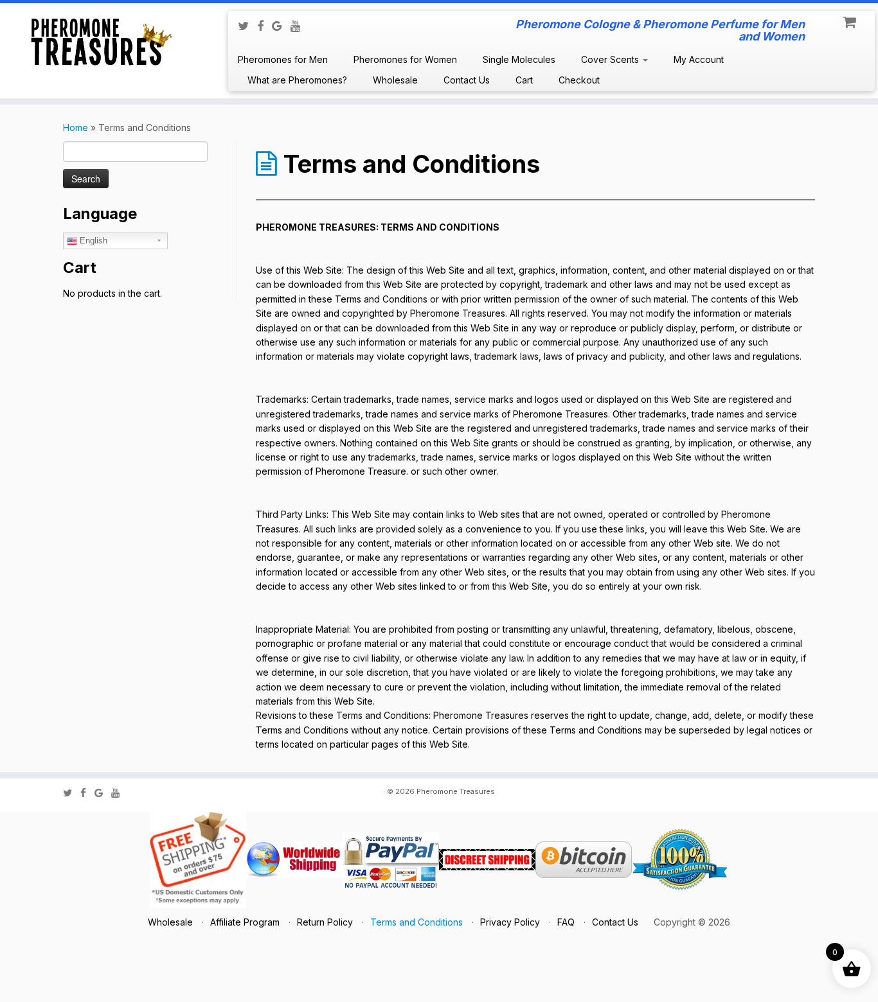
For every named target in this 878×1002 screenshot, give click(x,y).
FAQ (566, 922)
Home (75, 127)
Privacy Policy (510, 922)
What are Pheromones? (297, 80)
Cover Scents (611, 59)
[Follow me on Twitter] (247, 26)
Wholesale (395, 80)
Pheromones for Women (405, 59)
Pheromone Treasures (456, 791)
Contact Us (466, 80)
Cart (524, 80)
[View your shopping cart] (851, 19)
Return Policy (325, 922)
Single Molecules (519, 59)
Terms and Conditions (416, 922)
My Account (699, 59)
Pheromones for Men (283, 59)
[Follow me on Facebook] (264, 26)
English (92, 240)
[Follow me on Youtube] (300, 26)
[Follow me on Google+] (281, 26)
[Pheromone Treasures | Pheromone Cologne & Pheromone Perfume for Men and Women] (101, 40)
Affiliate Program (245, 922)
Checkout (579, 80)
